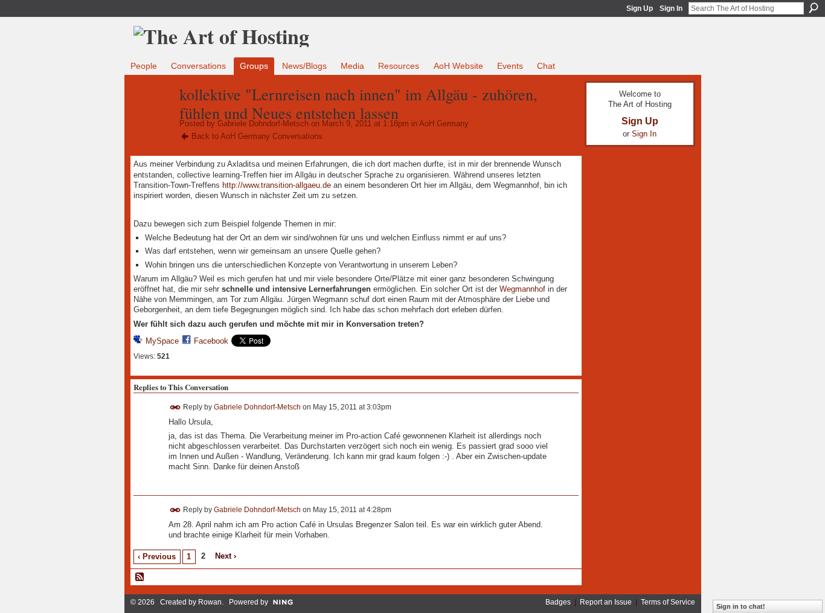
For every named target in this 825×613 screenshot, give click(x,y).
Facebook (211, 340)
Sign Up (639, 8)
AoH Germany (444, 123)
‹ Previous (157, 556)
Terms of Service (668, 602)
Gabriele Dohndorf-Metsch (263, 123)
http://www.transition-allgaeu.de (276, 185)
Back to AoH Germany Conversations (257, 136)
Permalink (175, 407)
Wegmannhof (522, 289)
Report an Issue (606, 602)
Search (813, 7)
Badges (558, 602)
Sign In (671, 8)
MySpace (162, 340)
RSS (140, 577)
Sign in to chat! (740, 606)
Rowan (210, 602)
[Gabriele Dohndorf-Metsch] (152, 119)
